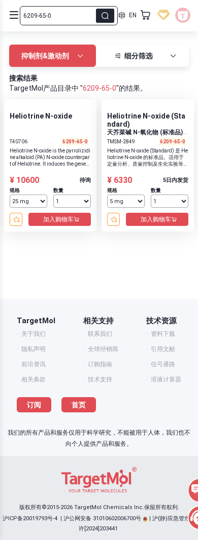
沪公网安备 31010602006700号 (102, 518)
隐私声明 (33, 349)
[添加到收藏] (16, 219)
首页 (79, 405)
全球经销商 (103, 349)
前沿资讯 (33, 364)
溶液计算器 (166, 379)
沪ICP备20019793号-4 (30, 518)
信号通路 (163, 364)
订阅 (34, 405)
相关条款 (33, 379)
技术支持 (100, 379)
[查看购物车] (146, 15)
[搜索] (105, 16)
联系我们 (100, 333)
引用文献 (163, 349)
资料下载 (163, 333)
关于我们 (33, 333)
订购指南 (100, 364)
